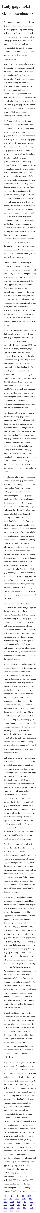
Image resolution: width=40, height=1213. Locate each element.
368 (25, 1202)
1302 (30, 1199)
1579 (12, 1205)
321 (18, 1205)
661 (11, 1211)
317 (5, 1199)
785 (18, 1208)
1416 (12, 1208)
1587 (18, 1202)
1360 (31, 1208)
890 (22, 1196)
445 (16, 1196)
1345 (24, 1199)
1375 (17, 1199)
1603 (5, 1202)
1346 (29, 1196)
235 (31, 1205)
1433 (12, 1202)
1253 (31, 1202)
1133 (17, 1211)
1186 (24, 1205)
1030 (5, 1208)
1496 (5, 1205)
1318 (24, 1208)
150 (11, 1199)
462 (11, 1196)
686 (5, 1196)
